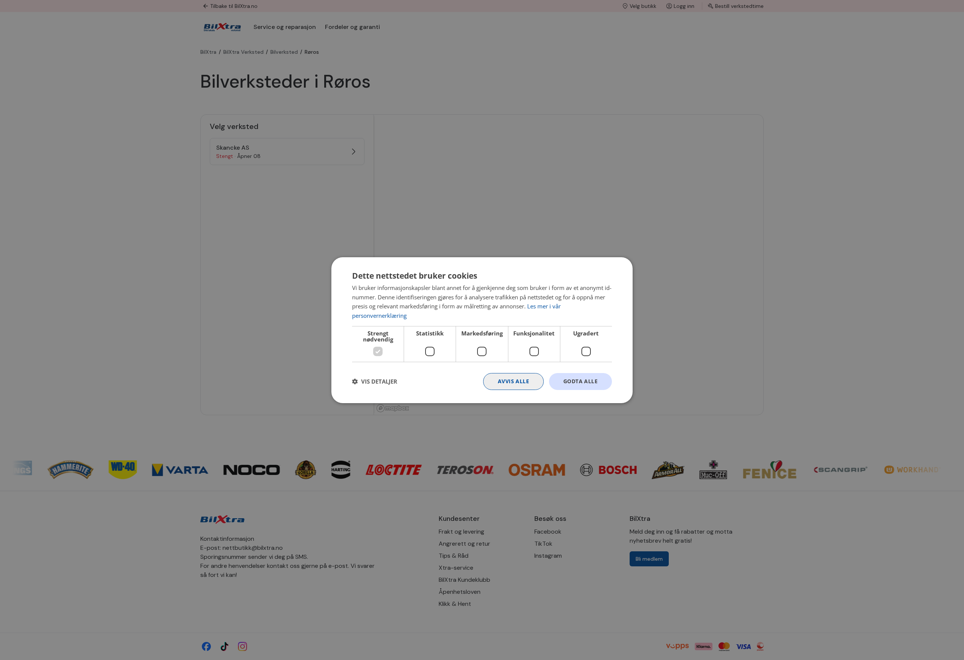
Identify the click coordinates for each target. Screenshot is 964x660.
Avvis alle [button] (513, 381)
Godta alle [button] (580, 381)
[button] (374, 381)
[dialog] (482, 330)
